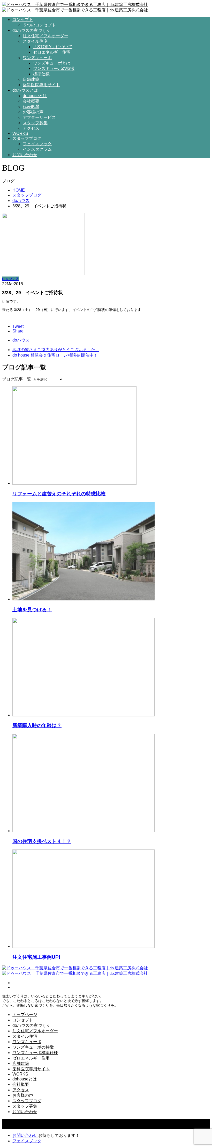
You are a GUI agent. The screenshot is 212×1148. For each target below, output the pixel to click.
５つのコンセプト (39, 25)
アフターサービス (39, 117)
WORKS (20, 133)
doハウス (10, 279)
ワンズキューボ (37, 57)
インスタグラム (37, 149)
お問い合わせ (24, 154)
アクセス (31, 128)
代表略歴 (31, 106)
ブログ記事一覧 (16, 379)
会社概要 (31, 101)
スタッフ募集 (35, 123)
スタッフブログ (26, 138)
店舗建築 (31, 79)
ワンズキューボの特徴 (53, 68)
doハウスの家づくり (31, 30)
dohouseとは (35, 95)
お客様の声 (33, 112)
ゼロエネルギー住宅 (51, 52)
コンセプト (22, 19)
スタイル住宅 (35, 41)
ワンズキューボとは (51, 63)
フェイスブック (37, 144)
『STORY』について (52, 47)
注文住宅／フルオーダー (45, 36)
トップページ (24, 1014)
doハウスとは (25, 90)
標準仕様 (41, 74)
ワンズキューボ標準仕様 (35, 1052)
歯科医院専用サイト (41, 85)
